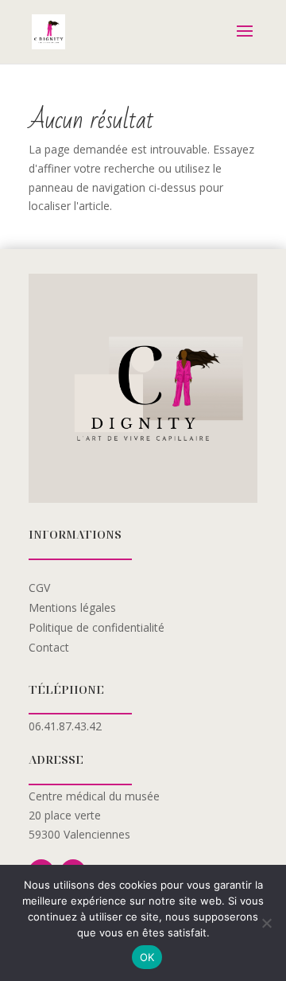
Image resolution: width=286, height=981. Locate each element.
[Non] (266, 923)
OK (147, 957)
